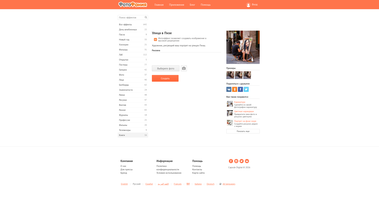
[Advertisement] (206, 21)
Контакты (197, 169)
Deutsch (210, 184)
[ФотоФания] (133, 4)
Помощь (206, 4)
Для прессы (127, 169)
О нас (123, 165)
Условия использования (168, 172)
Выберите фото (165, 68)
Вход (254, 4)
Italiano (198, 184)
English (124, 184)
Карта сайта (198, 172)
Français (178, 184)
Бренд (124, 172)
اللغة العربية (163, 184)
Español (149, 184)
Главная (159, 4)
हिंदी (188, 184)
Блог (192, 4)
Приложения (176, 4)
